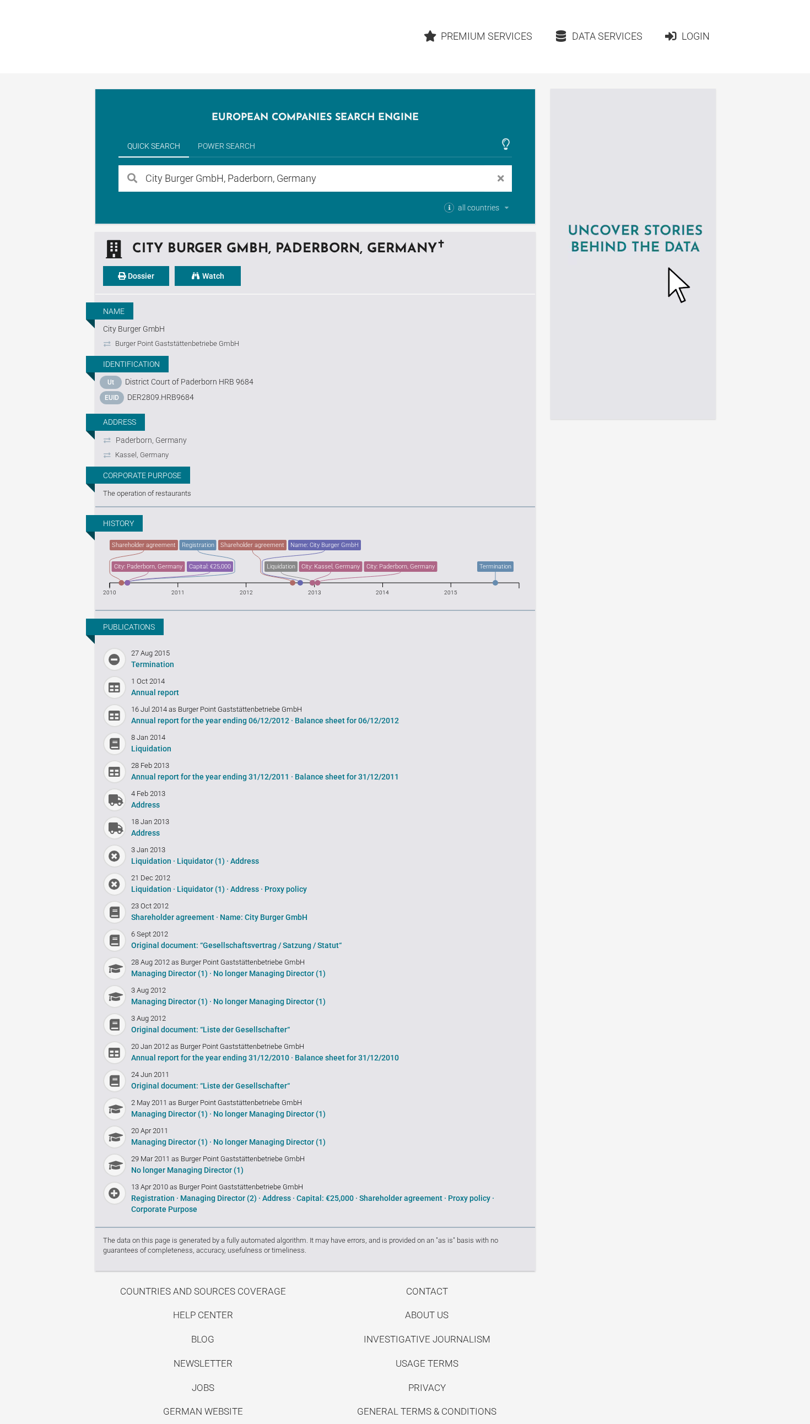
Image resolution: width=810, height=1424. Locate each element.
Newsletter (203, 1363)
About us (427, 1314)
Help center (203, 1314)
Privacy (427, 1387)
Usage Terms (427, 1363)
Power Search (226, 146)
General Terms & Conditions (426, 1411)
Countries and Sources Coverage (203, 1291)
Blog (202, 1339)
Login (696, 36)
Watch (212, 276)
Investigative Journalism (427, 1339)
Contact (427, 1291)
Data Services (607, 36)
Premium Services (486, 36)
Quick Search (153, 146)
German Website (203, 1411)
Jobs (203, 1387)
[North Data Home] (159, 36)
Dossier (140, 276)
